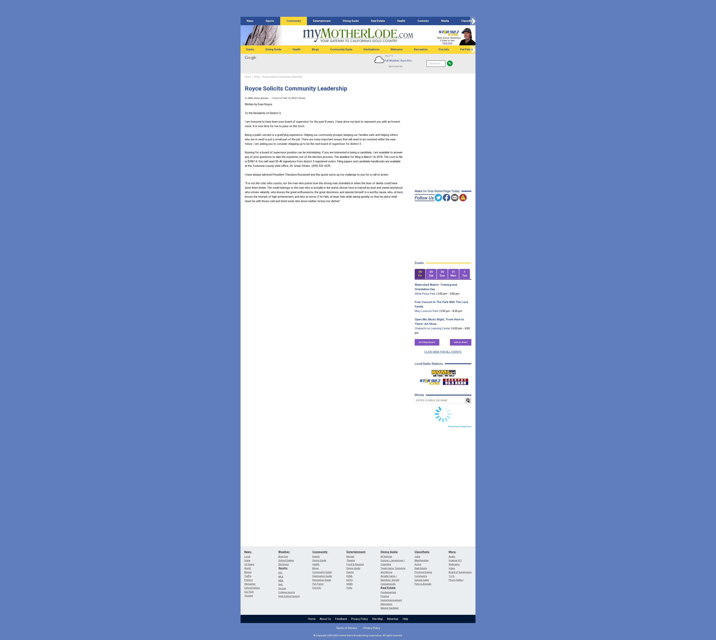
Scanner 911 (455, 560)
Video (452, 568)
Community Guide (341, 49)
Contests (423, 20)
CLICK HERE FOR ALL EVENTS (442, 352)
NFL (280, 572)
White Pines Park (425, 293)
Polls (349, 587)
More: (452, 552)
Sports (270, 20)
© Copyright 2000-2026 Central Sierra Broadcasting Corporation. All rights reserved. (358, 635)
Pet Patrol (466, 49)
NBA (280, 580)
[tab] (420, 274)
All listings (386, 556)
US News (249, 564)
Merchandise (421, 560)
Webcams (397, 49)
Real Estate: (388, 587)
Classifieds (468, 20)
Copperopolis (388, 584)
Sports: (283, 568)
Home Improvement (391, 600)
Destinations (371, 49)
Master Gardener (390, 608)
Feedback (341, 619)
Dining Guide (351, 20)
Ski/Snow (283, 564)
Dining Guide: (389, 552)
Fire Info (444, 49)
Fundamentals (388, 592)
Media (445, 20)
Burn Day (283, 556)
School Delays (252, 587)
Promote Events (423, 572)
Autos (417, 564)
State (247, 560)
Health (401, 20)
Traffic (247, 576)
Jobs (417, 556)
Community (293, 20)
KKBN (349, 584)
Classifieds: (422, 552)
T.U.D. (452, 576)
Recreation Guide (321, 580)
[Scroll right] (472, 21)
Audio (452, 556)
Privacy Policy (359, 619)
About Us (325, 619)
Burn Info (406, 60)
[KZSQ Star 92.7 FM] (428, 381)
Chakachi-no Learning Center (432, 328)
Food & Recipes (355, 564)
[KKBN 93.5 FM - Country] (455, 381)
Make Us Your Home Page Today (437, 191)
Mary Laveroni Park (426, 311)
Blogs (315, 49)
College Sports (286, 592)
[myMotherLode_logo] (358, 35)
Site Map (377, 619)
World (247, 568)
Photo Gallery (456, 580)
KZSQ (349, 580)
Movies (350, 556)
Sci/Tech (249, 591)
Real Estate (378, 20)
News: (248, 552)
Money (248, 572)
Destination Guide (322, 576)
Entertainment (322, 20)
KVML (349, 576)
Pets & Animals (422, 584)
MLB (280, 576)
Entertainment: (356, 552)
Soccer (282, 588)
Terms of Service (346, 628)
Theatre (350, 560)
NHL (280, 584)
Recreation (421, 49)
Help (405, 619)
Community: (320, 552)
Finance (385, 596)
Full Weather (392, 60)
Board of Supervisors (460, 572)
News (250, 20)
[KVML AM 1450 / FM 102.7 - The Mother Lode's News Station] (444, 372)
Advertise (392, 619)
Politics (248, 580)
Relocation (386, 604)
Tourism (248, 595)
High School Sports (289, 596)
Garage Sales (421, 580)
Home (311, 619)
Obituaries (249, 584)
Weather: (284, 552)
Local (247, 556)
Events (250, 49)
